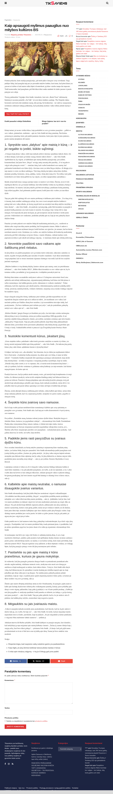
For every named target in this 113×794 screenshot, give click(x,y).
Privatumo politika (11, 718)
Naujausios (16, 20)
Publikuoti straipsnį (11, 788)
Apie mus (22, 788)
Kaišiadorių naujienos (86, 138)
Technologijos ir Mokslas (88, 196)
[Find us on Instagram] (9, 764)
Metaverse (82, 205)
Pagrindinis (8, 20)
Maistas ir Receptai (85, 89)
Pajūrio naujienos (85, 147)
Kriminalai (80, 127)
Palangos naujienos (86, 150)
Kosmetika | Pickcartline (85, 237)
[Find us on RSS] (12, 764)
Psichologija (83, 98)
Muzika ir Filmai (84, 92)
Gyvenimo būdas (83, 76)
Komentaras (10, 680)
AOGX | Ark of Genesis (84, 241)
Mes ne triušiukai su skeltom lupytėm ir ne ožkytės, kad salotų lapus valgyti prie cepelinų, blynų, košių (91, 58)
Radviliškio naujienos (86, 156)
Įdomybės (80, 123)
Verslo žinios (82, 217)
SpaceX (81, 209)
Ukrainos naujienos (85, 213)
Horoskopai (81, 118)
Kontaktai (75, 788)
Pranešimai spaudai (84, 187)
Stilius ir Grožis (84, 104)
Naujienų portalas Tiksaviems (21, 35)
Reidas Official (81, 254)
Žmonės (81, 114)
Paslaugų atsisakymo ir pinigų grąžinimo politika (55, 788)
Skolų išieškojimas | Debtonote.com (89, 262)
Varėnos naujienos (85, 163)
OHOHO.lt (79, 258)
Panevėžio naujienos (86, 153)
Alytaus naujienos (85, 134)
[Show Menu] (6, 3)
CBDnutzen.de (81, 246)
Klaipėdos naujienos (86, 144)
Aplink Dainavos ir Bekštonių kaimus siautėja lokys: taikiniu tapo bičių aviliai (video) (41, 756)
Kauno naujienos (84, 141)
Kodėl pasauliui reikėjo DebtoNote (18, 121)
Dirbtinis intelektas (85, 199)
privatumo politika (41, 721)
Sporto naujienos (84, 191)
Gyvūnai (81, 79)
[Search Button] (107, 3)
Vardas (7, 708)
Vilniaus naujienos (85, 166)
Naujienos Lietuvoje (85, 175)
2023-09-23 (38, 35)
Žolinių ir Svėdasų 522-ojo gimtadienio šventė (95, 760)
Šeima (80, 101)
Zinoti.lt (79, 233)
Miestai (79, 131)
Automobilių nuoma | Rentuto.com (89, 250)
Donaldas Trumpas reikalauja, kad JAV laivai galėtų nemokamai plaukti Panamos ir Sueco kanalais (92, 31)
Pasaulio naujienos (84, 179)
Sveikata (81, 108)
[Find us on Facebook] (5, 764)
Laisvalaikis (82, 85)
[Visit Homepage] (56, 3)
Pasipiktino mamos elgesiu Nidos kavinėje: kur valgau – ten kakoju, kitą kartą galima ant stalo (91, 43)
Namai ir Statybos (85, 95)
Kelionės (81, 82)
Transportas (83, 111)
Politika (79, 183)
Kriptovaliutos (84, 202)
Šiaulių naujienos (85, 160)
